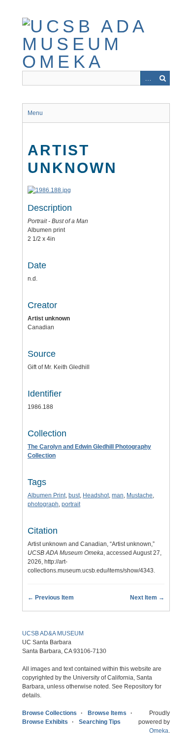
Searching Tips (100, 721)
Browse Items (107, 713)
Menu (35, 113)
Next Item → (147, 597)
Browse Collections (49, 713)
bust (74, 495)
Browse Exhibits (45, 721)
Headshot (96, 495)
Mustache (140, 495)
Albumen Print (46, 495)
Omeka (158, 730)
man (118, 495)
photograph (43, 504)
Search (162, 78)
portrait (71, 504)
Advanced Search (147, 78)
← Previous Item (51, 597)
